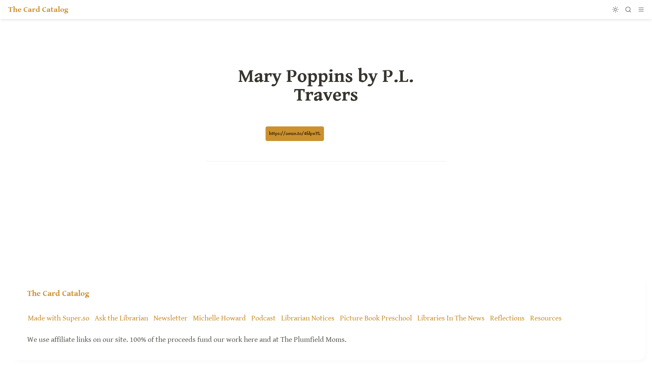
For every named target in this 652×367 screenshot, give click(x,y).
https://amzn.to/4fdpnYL (295, 133)
